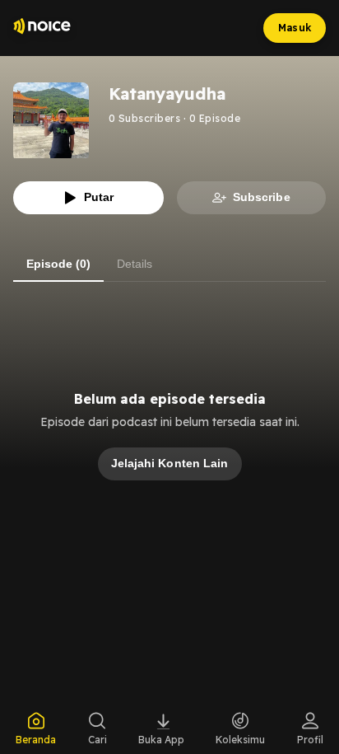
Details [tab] (134, 263)
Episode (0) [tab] (58, 263)
